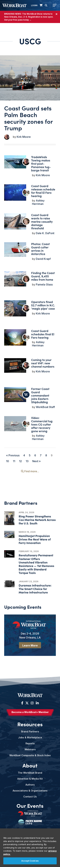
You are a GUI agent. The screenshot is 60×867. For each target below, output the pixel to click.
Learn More (30, 645)
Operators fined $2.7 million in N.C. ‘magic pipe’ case (43, 305)
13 (27, 461)
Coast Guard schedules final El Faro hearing (42, 334)
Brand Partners (30, 731)
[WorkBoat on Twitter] (27, 703)
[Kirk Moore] (7, 137)
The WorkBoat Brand (30, 772)
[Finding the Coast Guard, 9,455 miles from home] (15, 278)
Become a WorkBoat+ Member (30, 712)
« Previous (13, 455)
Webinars (30, 749)
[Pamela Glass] (26, 279)
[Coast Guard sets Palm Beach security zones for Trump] (30, 78)
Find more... (31, 471)
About (30, 765)
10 (7, 461)
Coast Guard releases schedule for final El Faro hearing (43, 191)
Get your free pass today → (17, 20)
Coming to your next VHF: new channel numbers (42, 363)
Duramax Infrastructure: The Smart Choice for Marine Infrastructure (35, 588)
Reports (30, 743)
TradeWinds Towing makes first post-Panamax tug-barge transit (41, 163)
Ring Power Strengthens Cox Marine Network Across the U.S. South (37, 519)
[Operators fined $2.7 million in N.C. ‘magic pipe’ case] (15, 308)
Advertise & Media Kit (30, 778)
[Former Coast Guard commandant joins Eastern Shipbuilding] (15, 394)
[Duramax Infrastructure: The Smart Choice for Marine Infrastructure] (9, 583)
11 (14, 461)
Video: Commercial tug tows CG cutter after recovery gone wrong (41, 424)
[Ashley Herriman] (26, 192)
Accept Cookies (30, 860)
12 (20, 461)
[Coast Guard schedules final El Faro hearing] (15, 337)
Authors (30, 784)
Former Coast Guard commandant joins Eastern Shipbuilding (40, 395)
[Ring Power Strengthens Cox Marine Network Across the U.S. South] (9, 518)
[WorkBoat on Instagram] (32, 703)
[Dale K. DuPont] (26, 221)
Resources (30, 724)
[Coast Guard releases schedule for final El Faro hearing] (15, 192)
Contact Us (30, 796)
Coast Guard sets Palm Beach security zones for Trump (28, 118)
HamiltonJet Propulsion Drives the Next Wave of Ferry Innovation (35, 539)
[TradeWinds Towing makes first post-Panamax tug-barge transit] (15, 161)
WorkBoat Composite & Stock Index (30, 755)
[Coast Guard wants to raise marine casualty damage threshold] (15, 221)
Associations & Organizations (30, 790)
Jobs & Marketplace (30, 737)
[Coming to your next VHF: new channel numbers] (15, 365)
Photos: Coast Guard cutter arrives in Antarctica (40, 249)
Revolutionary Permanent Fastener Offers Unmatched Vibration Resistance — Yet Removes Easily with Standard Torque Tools (36, 564)
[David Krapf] (26, 249)
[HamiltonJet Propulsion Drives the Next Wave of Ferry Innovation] (9, 534)
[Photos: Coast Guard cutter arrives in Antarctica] (15, 249)
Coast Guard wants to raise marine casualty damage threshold (42, 221)
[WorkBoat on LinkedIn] (37, 703)
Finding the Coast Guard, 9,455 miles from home (43, 276)
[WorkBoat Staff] (26, 394)
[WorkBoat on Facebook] (22, 703)
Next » (36, 461)
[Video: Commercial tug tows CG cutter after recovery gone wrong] (15, 423)
